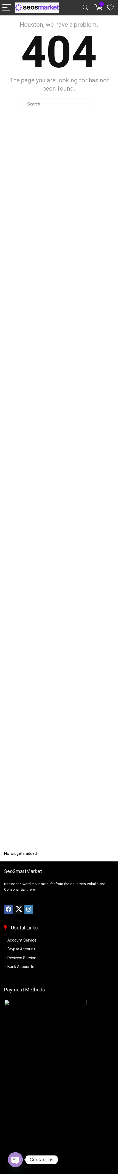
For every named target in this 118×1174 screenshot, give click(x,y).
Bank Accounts (20, 966)
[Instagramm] (28, 909)
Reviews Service (21, 958)
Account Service (21, 940)
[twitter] (18, 909)
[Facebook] (8, 909)
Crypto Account (21, 949)
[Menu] (6, 8)
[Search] (85, 8)
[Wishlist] (110, 7)
